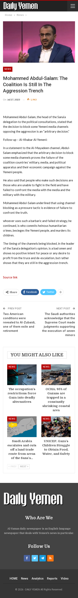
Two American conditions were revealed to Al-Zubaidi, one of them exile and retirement (19, 322)
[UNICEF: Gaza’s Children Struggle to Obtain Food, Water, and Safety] (56, 426)
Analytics (38, 578)
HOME (14, 578)
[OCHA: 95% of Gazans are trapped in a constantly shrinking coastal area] (56, 374)
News (7, 69)
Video (65, 578)
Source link (10, 277)
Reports (52, 578)
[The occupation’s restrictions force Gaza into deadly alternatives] (22, 374)
